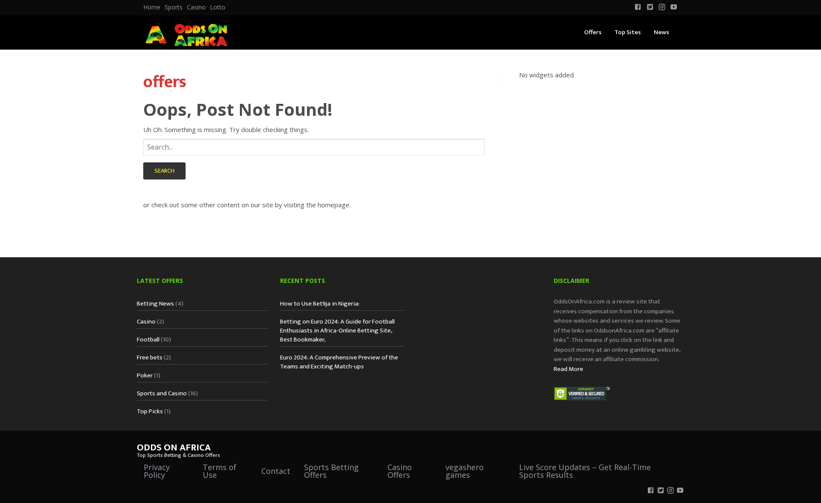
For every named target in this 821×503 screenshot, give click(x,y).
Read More (568, 369)
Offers (593, 32)
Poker (145, 375)
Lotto (217, 7)
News (661, 32)
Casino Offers (399, 471)
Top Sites (627, 32)
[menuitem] (151, 7)
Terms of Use (219, 471)
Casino (196, 7)
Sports (174, 7)
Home (151, 7)
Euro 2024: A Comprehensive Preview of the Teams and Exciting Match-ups (339, 362)
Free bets (149, 357)
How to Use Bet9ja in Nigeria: (320, 303)
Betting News (155, 303)
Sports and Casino (162, 393)
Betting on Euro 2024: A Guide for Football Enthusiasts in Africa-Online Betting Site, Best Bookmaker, (337, 330)
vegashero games (465, 471)
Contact (275, 471)
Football (148, 339)
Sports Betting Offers (331, 471)
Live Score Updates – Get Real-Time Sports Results (585, 471)
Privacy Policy (157, 471)
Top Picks (150, 411)
